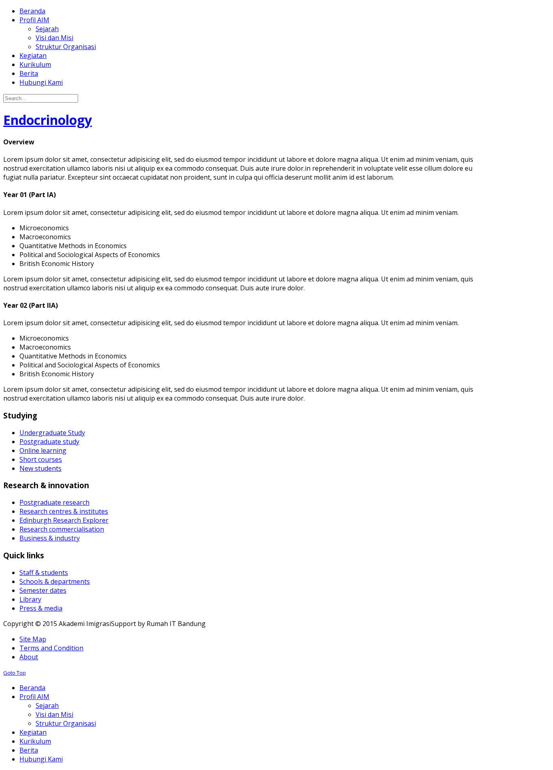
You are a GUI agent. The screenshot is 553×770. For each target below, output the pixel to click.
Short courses (40, 459)
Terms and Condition (51, 647)
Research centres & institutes (63, 511)
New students (40, 468)
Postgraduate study (49, 441)
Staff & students (43, 572)
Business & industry (49, 538)
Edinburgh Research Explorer (63, 520)
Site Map (32, 639)
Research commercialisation (61, 529)
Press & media (40, 608)
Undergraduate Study (52, 432)
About (28, 656)
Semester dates (42, 590)
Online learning (42, 450)
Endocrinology (47, 120)
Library (30, 599)
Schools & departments (54, 581)
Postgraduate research (54, 502)
